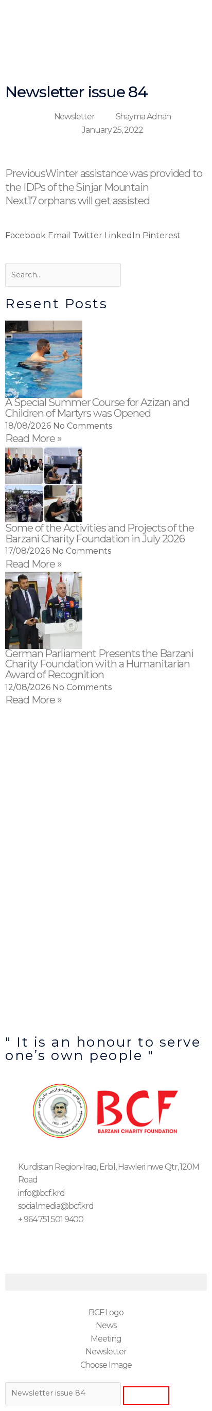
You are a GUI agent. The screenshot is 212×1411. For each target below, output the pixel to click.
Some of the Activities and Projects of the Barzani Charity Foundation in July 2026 (99, 533)
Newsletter (74, 116)
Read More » (33, 438)
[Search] (146, 1395)
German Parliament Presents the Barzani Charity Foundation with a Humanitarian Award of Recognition (99, 664)
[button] (25, 235)
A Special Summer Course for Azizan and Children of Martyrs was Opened (97, 407)
